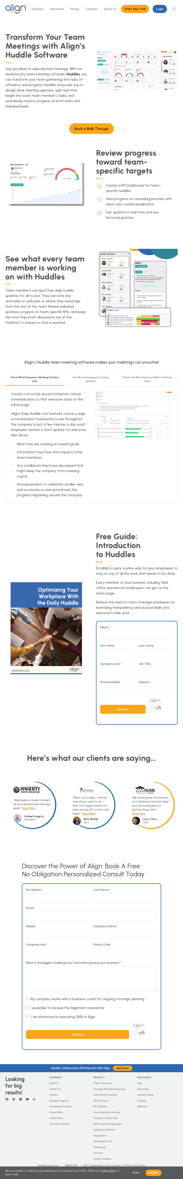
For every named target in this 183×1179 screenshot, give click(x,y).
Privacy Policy (56, 1112)
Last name (146, 645)
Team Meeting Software (106, 1112)
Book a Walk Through (91, 128)
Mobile (30, 926)
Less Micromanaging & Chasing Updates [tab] (91, 379)
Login (159, 9)
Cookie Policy (56, 1118)
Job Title (144, 664)
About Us (110, 9)
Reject (136, 1172)
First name (107, 645)
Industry (144, 682)
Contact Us (55, 1089)
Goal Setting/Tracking (105, 1094)
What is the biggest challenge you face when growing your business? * (74, 963)
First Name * (34, 890)
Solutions (37, 9)
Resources (57, 9)
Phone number (110, 682)
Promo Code (101, 944)
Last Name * (101, 890)
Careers (53, 1094)
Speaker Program (58, 1100)
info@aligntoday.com (48, 1165)
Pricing (74, 9)
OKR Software (100, 1100)
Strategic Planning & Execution (109, 1089)
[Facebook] (7, 1099)
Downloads (143, 1089)
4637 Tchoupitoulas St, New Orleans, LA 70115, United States (114, 1165)
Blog (139, 1083)
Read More (28, 808)
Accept (153, 1172)
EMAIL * (105, 627)
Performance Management (107, 1124)
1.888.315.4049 (71, 1165)
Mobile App (99, 1147)
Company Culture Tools (105, 1118)
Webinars (142, 1106)
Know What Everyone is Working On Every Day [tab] (35, 379)
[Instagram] (20, 1099)
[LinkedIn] (34, 1099)
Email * (30, 908)
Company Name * (105, 926)
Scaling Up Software (104, 1129)
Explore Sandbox (102, 1159)
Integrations (99, 1135)
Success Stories (145, 1094)
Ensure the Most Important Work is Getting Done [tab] (147, 379)
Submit (123, 709)
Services (98, 1153)
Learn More (123, 1068)
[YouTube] (27, 1099)
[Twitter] (13, 1099)
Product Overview (102, 1083)
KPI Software (100, 1106)
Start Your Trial (135, 9)
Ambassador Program (60, 1106)
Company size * (111, 664)
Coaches (91, 9)
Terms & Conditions (59, 1124)
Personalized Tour (102, 1141)
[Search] (174, 9)
